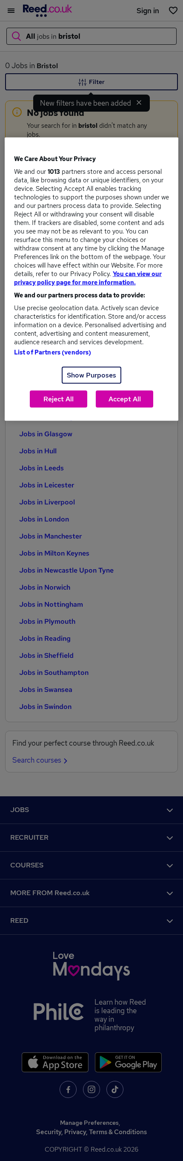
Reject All (58, 398)
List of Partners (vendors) (53, 352)
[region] (92, 279)
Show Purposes (91, 374)
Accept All (125, 398)
